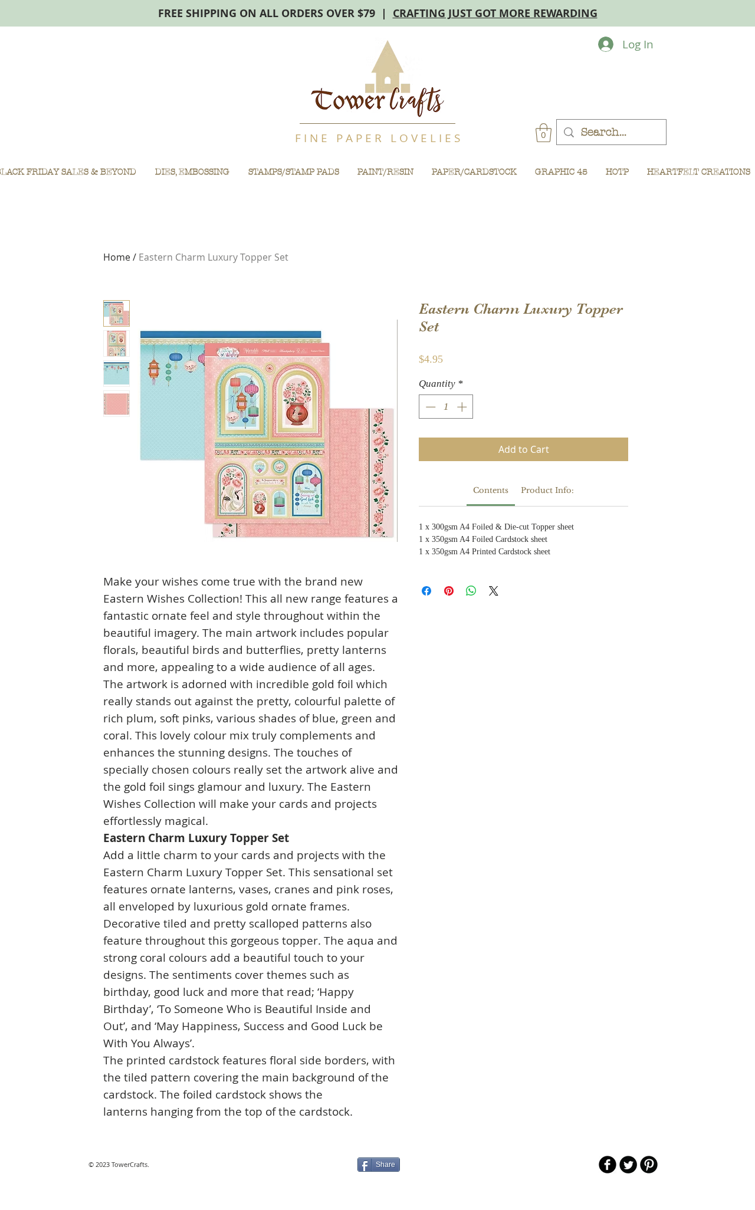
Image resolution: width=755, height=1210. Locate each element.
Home (116, 257)
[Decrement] (429, 407)
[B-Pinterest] (649, 1164)
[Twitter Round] (628, 1164)
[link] (490, 490)
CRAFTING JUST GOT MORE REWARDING (495, 13)
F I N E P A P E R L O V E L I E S (377, 138)
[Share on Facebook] (426, 591)
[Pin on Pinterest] (449, 591)
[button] (544, 132)
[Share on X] (494, 591)
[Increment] (463, 407)
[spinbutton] (446, 407)
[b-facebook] (607, 1164)
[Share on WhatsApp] (471, 591)
